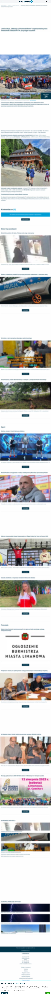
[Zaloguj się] (49, 1)
